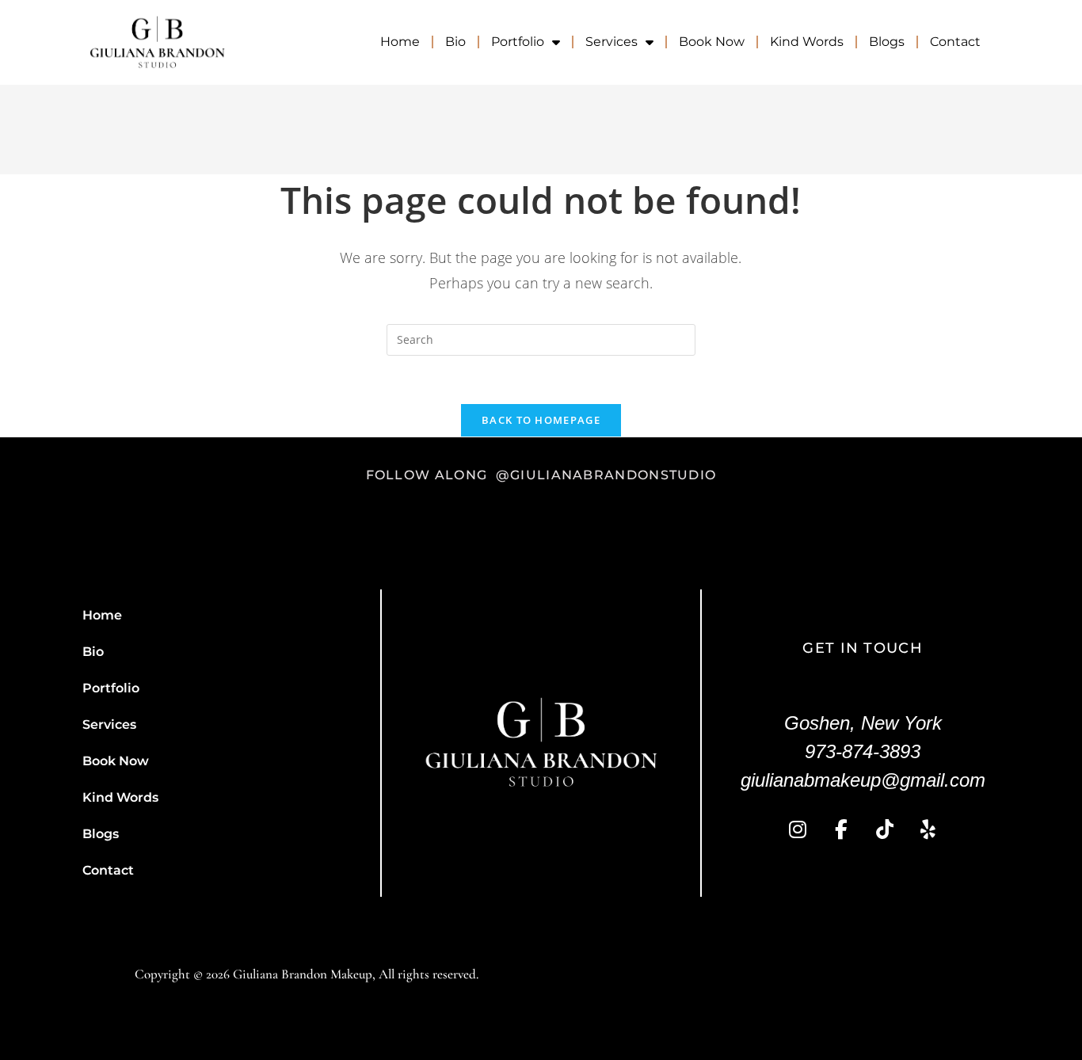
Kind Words (807, 41)
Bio (455, 41)
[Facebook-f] (841, 830)
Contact (955, 41)
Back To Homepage (541, 420)
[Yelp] (928, 830)
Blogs (887, 41)
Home (400, 41)
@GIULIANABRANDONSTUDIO (606, 474)
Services (611, 41)
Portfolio (517, 41)
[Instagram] (797, 830)
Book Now (712, 41)
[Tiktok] (885, 830)
